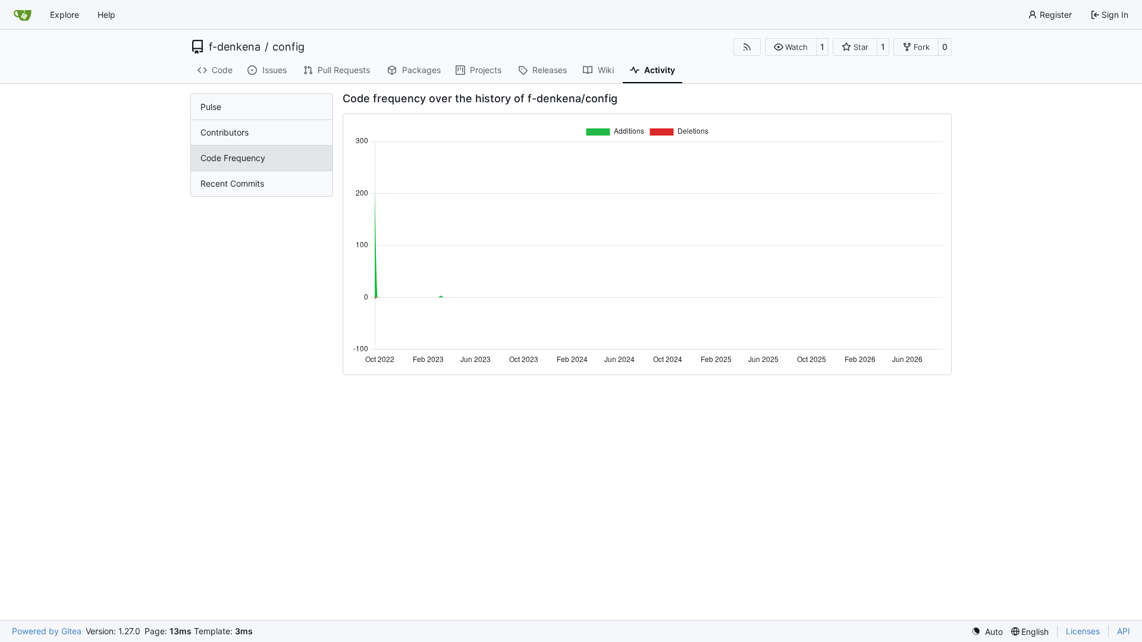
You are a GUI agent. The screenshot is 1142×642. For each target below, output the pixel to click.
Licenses (1083, 631)
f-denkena (235, 47)
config (288, 47)
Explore (64, 15)
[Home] (22, 15)
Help (106, 15)
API (1123, 631)
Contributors (224, 132)
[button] (791, 47)
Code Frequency (232, 158)
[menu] (987, 632)
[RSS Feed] (747, 47)
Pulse (210, 107)
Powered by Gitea (46, 631)
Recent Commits (232, 183)
